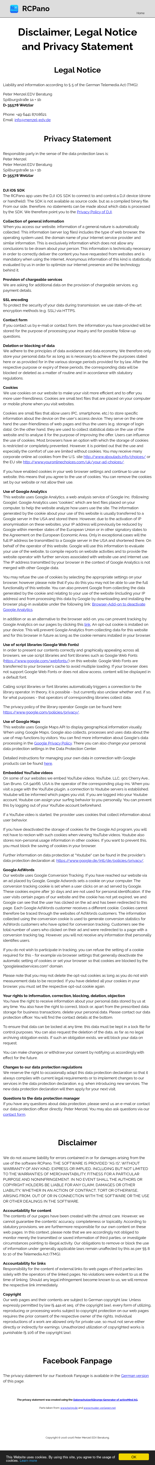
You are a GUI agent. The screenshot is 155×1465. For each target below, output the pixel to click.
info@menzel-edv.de (33, 120)
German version (135, 1375)
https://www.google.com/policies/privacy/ (41, 712)
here (48, 763)
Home (141, 13)
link (87, 624)
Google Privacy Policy (53, 743)
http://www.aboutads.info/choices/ (115, 456)
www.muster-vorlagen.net (100, 1407)
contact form (14, 1114)
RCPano (36, 8)
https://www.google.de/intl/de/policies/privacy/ (99, 860)
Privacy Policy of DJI (94, 212)
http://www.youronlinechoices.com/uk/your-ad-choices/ (73, 462)
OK (133, 1456)
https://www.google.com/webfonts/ (36, 661)
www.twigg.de (69, 1407)
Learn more (28, 1460)
